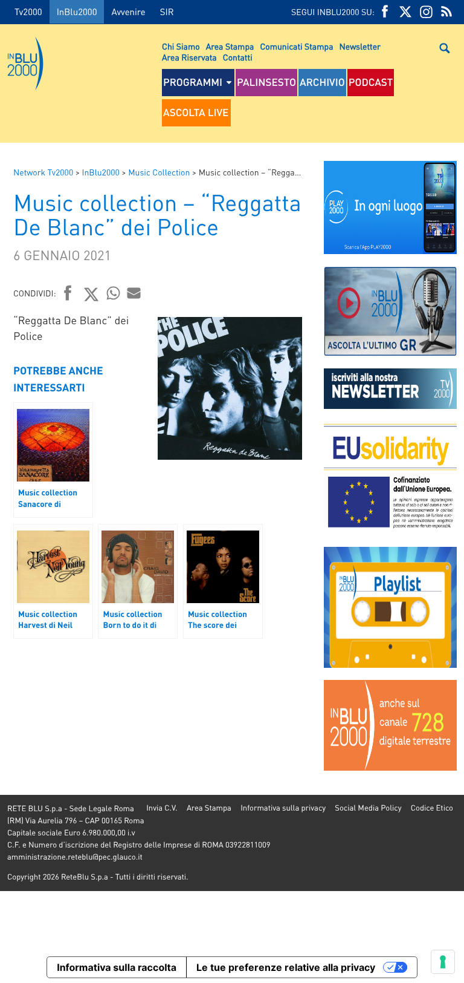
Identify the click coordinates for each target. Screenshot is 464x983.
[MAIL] (134, 292)
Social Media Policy (368, 808)
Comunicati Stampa (296, 46)
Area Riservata (189, 57)
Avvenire (128, 11)
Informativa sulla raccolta (116, 967)
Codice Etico (432, 808)
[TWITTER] (405, 12)
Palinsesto (266, 82)
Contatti (238, 57)
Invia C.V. (161, 808)
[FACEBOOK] (385, 12)
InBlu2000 (77, 11)
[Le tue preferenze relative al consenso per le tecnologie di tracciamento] (442, 961)
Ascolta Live (195, 112)
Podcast (371, 82)
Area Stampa (230, 46)
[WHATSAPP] (113, 292)
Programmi (192, 82)
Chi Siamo (181, 46)
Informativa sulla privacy (283, 808)
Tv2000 (28, 11)
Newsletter (360, 46)
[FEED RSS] (446, 12)
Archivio (322, 82)
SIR (167, 11)
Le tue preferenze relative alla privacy (285, 967)
